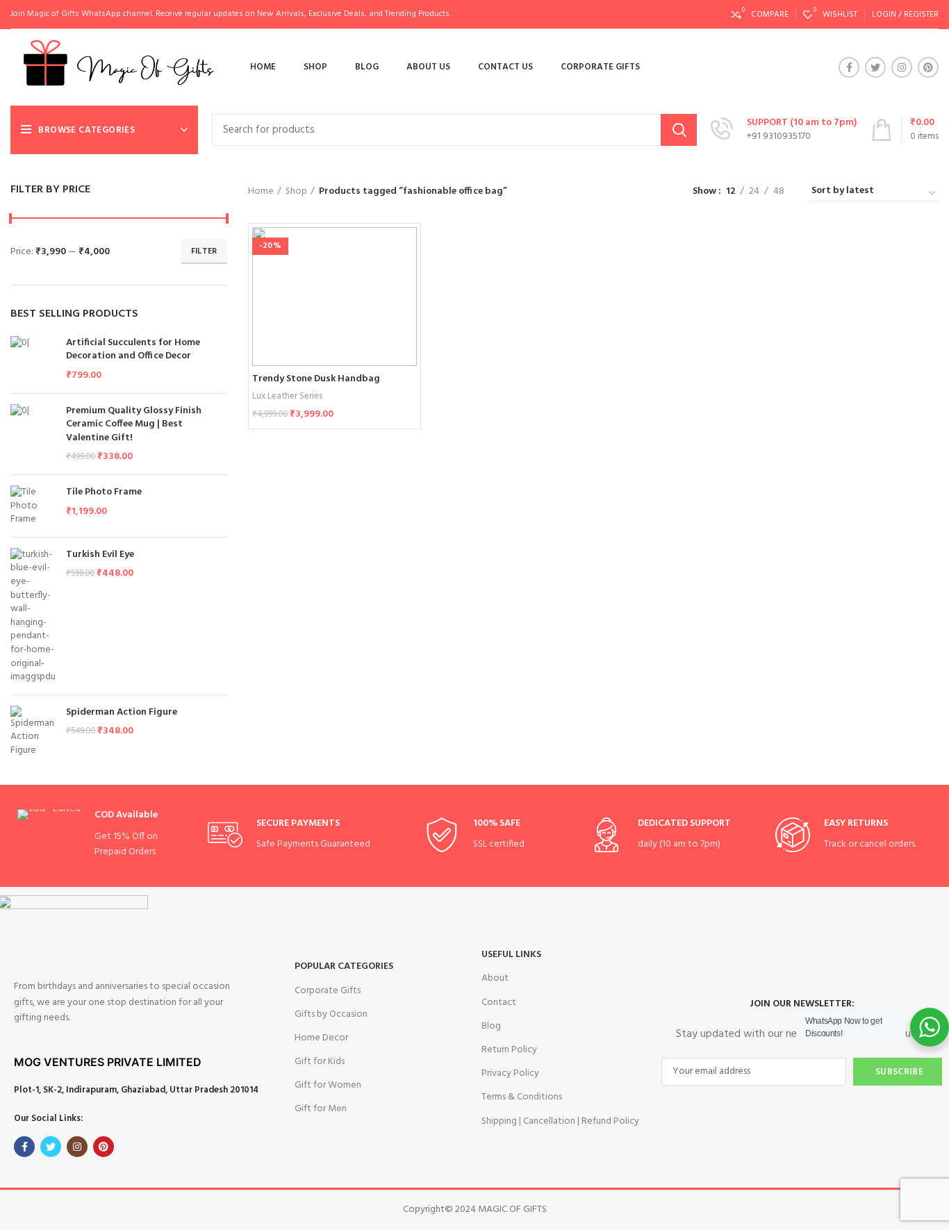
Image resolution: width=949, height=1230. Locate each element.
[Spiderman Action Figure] (33, 732)
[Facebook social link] (849, 67)
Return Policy (509, 1050)
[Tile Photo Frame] (33, 505)
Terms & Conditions (521, 1097)
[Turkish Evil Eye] (33, 616)
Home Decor (321, 1038)
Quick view (406, 281)
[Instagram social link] (901, 67)
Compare (406, 249)
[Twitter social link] (875, 67)
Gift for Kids (320, 1062)
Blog (491, 1026)
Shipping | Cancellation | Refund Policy (560, 1121)
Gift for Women (328, 1085)
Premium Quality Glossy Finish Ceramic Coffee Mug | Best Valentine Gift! (133, 424)
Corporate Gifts (328, 991)
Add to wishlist (406, 312)
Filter (204, 251)
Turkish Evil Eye (100, 555)
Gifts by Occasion (331, 1014)
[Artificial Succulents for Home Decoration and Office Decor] (33, 359)
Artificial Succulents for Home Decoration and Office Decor (133, 349)
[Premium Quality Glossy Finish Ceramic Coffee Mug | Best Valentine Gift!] (33, 434)
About (495, 978)
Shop (296, 191)
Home (261, 191)
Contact (498, 1003)
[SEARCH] (679, 130)
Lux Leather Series (287, 396)
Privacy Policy (510, 1073)
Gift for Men (321, 1109)
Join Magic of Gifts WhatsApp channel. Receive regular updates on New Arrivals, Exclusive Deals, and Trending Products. (230, 14)
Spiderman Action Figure (121, 713)
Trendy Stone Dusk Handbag (316, 379)
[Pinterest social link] (928, 67)
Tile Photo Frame (104, 492)
